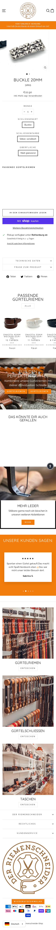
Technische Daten (28, 261)
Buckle (28, 125)
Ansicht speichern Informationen (21, 244)
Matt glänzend (28, 153)
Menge (28, 106)
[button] (50, 466)
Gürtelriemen (16, 391)
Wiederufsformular (28, 901)
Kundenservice (27, 833)
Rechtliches (27, 824)
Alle (28, 306)
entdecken (28, 668)
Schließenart (28, 119)
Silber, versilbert (28, 139)
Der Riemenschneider (27, 815)
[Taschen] (28, 769)
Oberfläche (28, 147)
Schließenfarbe (28, 133)
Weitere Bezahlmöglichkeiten (28, 228)
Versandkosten (35, 96)
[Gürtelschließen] (28, 701)
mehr (28, 522)
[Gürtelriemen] (28, 633)
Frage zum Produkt (28, 267)
